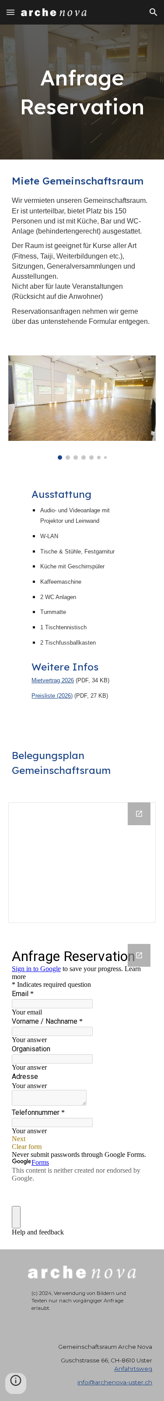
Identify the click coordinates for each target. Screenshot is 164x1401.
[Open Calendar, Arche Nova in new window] (139, 813)
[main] (82, 92)
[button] (10, 12)
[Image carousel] (82, 407)
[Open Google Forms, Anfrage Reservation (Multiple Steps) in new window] (139, 955)
